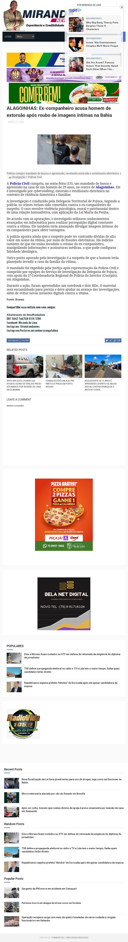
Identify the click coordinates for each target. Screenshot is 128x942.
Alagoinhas (105, 187)
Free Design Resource (77, 937)
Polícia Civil (20, 183)
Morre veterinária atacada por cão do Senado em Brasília (53, 793)
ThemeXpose (58, 937)
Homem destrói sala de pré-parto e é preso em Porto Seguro (60, 384)
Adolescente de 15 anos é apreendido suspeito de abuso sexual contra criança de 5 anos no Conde (101, 385)
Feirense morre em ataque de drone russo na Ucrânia (51, 903)
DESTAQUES (13, 340)
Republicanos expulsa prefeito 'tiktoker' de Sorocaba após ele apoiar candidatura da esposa (73, 862)
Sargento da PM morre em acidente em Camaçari (49, 888)
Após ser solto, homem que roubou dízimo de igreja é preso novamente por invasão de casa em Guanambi (24, 385)
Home (8, 36)
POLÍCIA (25, 340)
